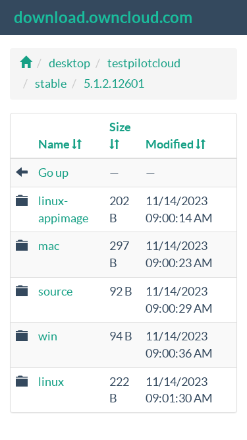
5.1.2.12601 (114, 83)
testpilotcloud (143, 63)
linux (51, 382)
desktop (69, 63)
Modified (171, 144)
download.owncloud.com (103, 17)
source (55, 291)
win (47, 336)
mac (48, 246)
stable (51, 83)
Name (55, 144)
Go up (53, 172)
